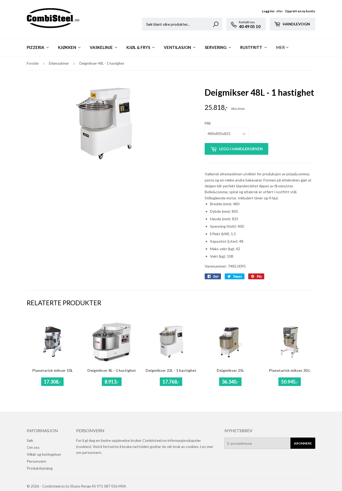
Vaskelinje (102, 47)
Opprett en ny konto (300, 11)
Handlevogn (296, 24)
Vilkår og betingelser (44, 454)
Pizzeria (36, 47)
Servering (216, 47)
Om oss (33, 447)
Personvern (36, 461)
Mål (208, 123)
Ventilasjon (178, 47)
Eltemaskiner (59, 63)
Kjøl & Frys (138, 47)
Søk (30, 440)
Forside (32, 63)
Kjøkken (67, 47)
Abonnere (303, 443)
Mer (280, 47)
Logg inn (268, 11)
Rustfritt (251, 47)
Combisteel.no (53, 486)
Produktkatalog (40, 468)
